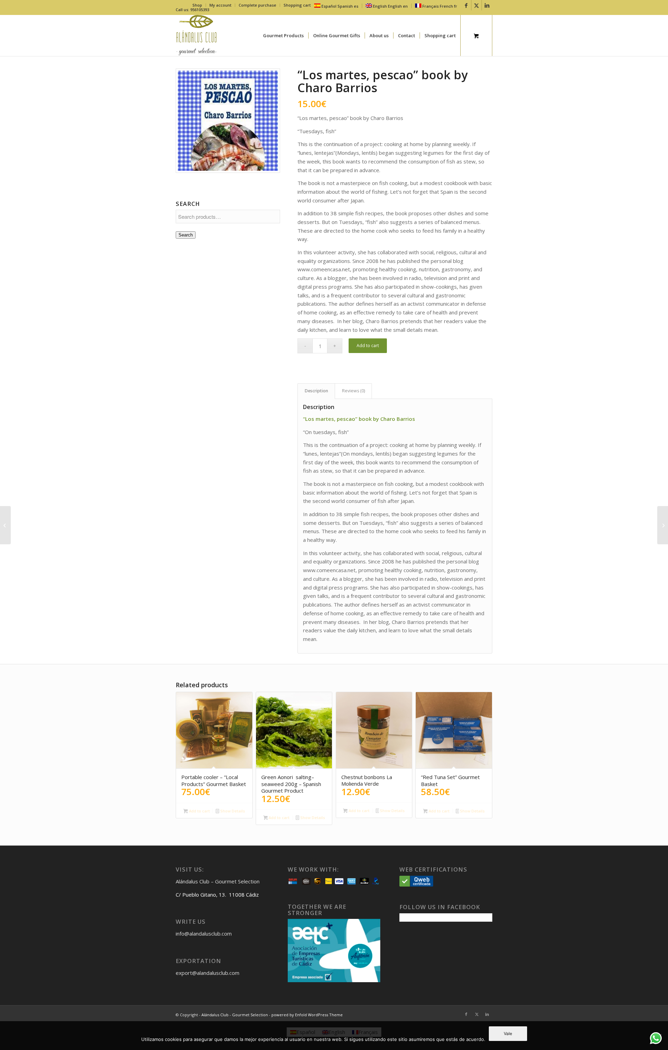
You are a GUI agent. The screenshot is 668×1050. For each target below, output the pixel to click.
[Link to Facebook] (466, 5)
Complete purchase (257, 5)
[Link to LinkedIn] (487, 5)
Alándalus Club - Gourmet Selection (234, 1014)
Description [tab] (316, 391)
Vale (508, 1033)
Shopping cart (297, 5)
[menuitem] (197, 5)
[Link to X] (476, 5)
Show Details (232, 810)
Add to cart (368, 345)
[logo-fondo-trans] (196, 35)
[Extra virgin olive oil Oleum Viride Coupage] (662, 525)
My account (220, 5)
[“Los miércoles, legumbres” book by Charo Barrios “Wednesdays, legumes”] (5, 525)
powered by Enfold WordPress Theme (307, 1014)
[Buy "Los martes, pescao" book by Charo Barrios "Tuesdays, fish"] (228, 121)
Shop (197, 5)
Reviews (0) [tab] (353, 391)
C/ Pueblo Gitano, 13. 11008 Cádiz (217, 894)
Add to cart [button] (199, 810)
